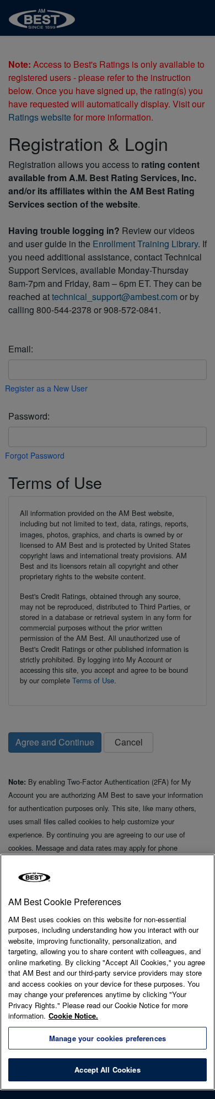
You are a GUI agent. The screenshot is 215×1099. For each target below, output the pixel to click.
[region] (107, 972)
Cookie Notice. (73, 1015)
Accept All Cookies (107, 1069)
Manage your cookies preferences (107, 1038)
